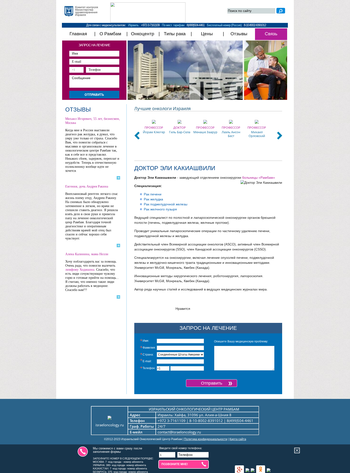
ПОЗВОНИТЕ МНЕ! (174, 464)
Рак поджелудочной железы (165, 204)
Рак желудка (153, 199)
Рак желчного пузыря (160, 209)
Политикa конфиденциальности (205, 439)
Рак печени (152, 194)
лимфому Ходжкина (79, 269)
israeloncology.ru (109, 424)
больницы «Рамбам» (258, 177)
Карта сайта (238, 439)
